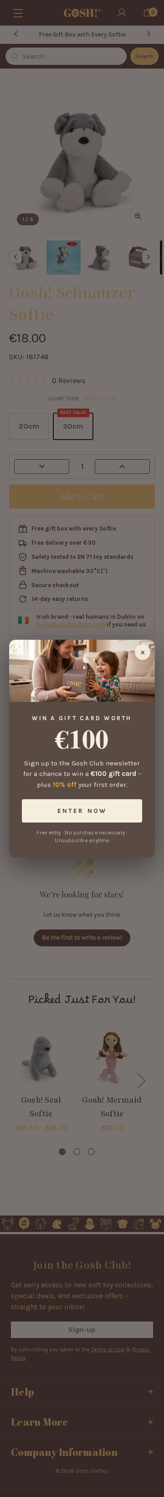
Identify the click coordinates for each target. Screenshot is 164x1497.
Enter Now (82, 811)
